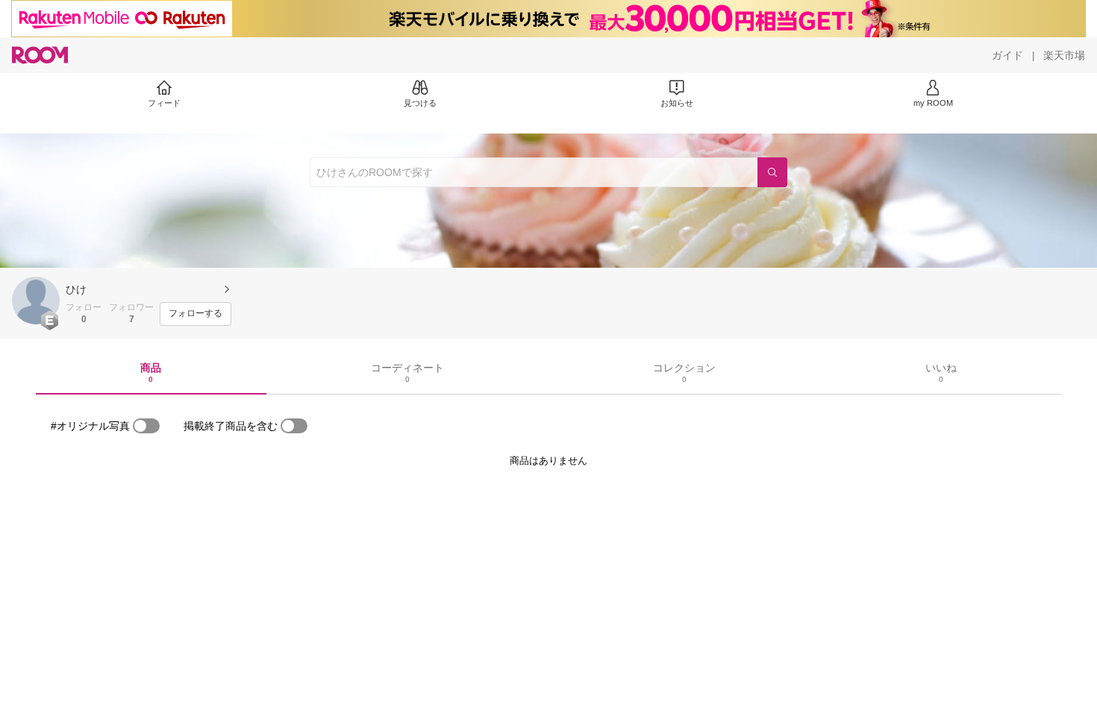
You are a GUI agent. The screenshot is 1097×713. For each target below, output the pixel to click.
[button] (36, 300)
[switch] (146, 425)
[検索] (772, 172)
